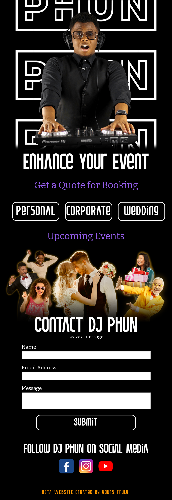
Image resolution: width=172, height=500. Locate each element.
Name (29, 347)
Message (32, 388)
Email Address (39, 368)
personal (35, 211)
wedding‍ (141, 211)
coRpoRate (88, 211)
